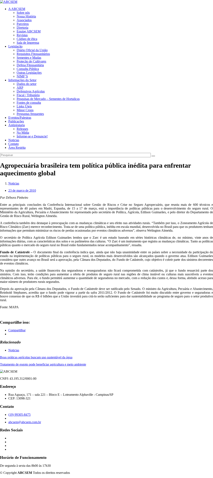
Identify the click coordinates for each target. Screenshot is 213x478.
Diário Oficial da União (32, 50)
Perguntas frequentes (30, 114)
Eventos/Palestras (19, 117)
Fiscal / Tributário (28, 95)
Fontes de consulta (29, 102)
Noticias (13, 140)
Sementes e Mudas (29, 57)
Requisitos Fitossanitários (33, 54)
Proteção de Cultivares (31, 61)
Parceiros (23, 24)
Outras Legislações (29, 72)
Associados (24, 20)
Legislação (15, 46)
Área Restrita (17, 147)
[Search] (153, 156)
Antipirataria (16, 125)
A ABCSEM (16, 9)
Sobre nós (23, 12)
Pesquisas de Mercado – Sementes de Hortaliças (48, 99)
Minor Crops (25, 110)
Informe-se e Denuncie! (32, 136)
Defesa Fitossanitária (30, 65)
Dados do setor (26, 84)
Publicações (16, 121)
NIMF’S (22, 76)
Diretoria (22, 27)
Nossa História (26, 16)
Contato (13, 144)
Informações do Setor (22, 80)
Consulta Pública (28, 69)
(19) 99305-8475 (19, 414)
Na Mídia (23, 132)
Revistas (22, 35)
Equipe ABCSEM (29, 31)
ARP (20, 87)
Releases (22, 129)
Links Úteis (24, 106)
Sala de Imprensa (28, 42)
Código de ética (27, 39)
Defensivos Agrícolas (31, 91)
